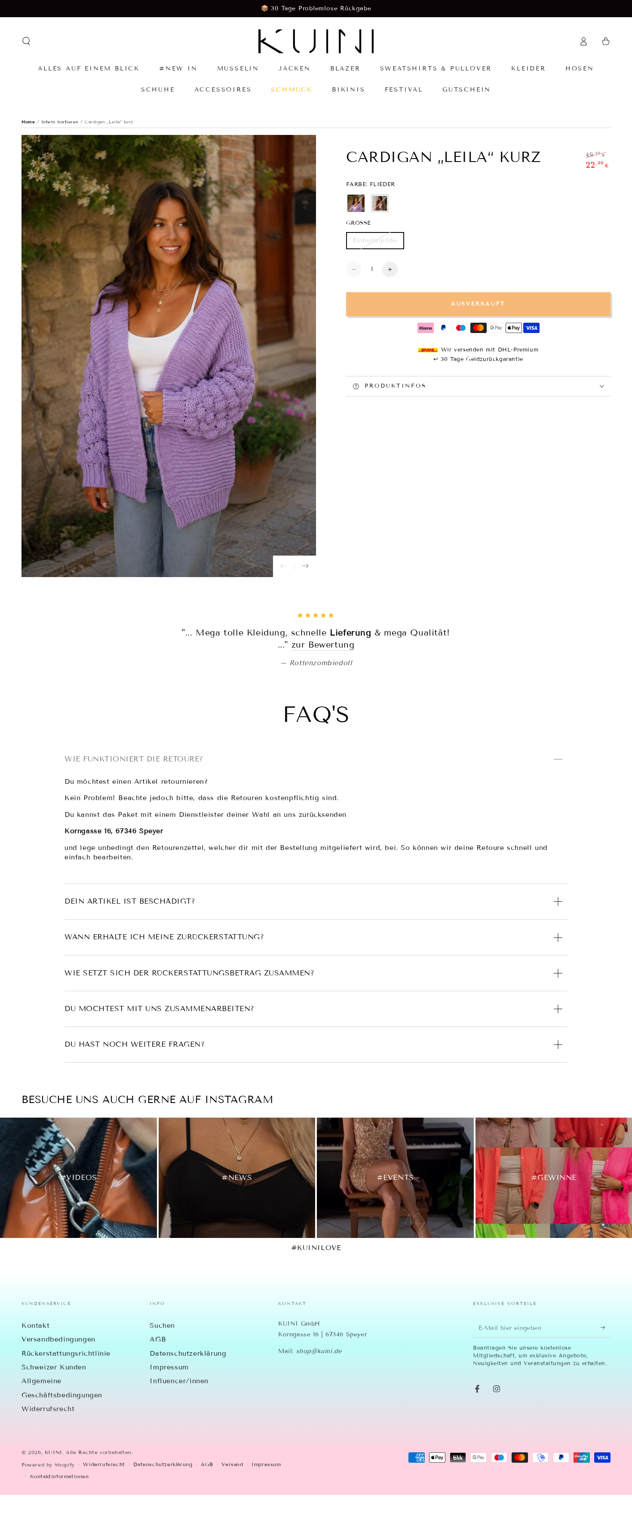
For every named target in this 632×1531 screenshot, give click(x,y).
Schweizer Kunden (53, 1403)
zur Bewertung (378, 680)
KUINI (53, 1488)
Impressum (169, 1403)
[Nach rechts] (305, 566)
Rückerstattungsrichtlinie (65, 1389)
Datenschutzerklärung (188, 1389)
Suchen (162, 1361)
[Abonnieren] (606, 1363)
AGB (158, 1375)
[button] (26, 41)
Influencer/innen (179, 1417)
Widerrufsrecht (47, 1445)
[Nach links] (284, 566)
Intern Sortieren (61, 122)
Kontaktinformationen (59, 1512)
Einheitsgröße (375, 243)
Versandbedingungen (58, 1375)
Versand (232, 1500)
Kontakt (35, 1361)
